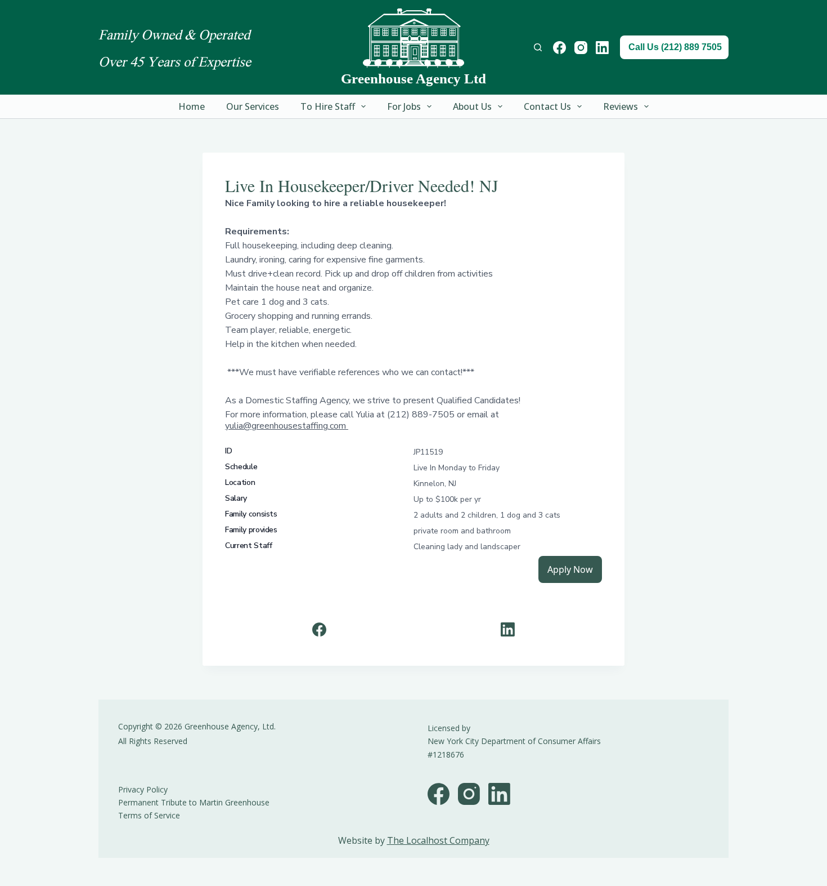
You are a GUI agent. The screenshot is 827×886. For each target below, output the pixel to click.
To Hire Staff (327, 106)
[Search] (538, 47)
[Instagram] (580, 47)
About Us (472, 106)
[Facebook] (559, 47)
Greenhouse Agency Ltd (413, 78)
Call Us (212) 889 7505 (675, 47)
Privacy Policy (143, 789)
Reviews (620, 106)
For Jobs (404, 106)
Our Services (252, 106)
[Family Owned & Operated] (413, 38)
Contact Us (547, 106)
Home (191, 106)
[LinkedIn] (602, 47)
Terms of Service (149, 815)
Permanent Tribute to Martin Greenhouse (193, 802)
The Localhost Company (438, 840)
